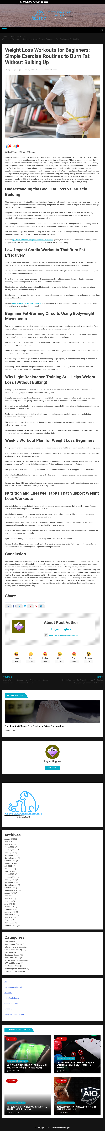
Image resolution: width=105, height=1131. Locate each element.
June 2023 (8, 917)
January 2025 (10, 880)
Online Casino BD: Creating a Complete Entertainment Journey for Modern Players (75, 1065)
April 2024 (8, 904)
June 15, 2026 (63, 1113)
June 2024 (8, 898)
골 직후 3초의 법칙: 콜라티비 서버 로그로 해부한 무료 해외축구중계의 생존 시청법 (27, 1066)
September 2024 (11, 890)
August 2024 (9, 893)
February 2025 (10, 877)
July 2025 (8, 866)
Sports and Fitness (42, 70)
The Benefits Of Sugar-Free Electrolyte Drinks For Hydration (34, 726)
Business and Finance (13, 944)
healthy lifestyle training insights (26, 303)
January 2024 (10, 912)
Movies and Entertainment (15, 960)
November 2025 (11, 858)
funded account (10, 1009)
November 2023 (11, 915)
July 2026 (8, 842)
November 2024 (11, 885)
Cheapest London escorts (14, 1014)
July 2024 (8, 896)
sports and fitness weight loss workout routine (32, 240)
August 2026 (9, 839)
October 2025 (10, 861)
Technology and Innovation (15, 968)
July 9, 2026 (62, 1071)
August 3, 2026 (13, 1071)
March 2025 (9, 874)
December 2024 (11, 882)
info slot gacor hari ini (13, 987)
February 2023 (10, 925)
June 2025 (8, 869)
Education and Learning (14, 947)
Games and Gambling (13, 950)
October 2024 (10, 888)
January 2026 (10, 852)
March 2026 (9, 847)
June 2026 (8, 844)
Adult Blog (8, 941)
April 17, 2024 (12, 730)
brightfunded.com (11, 998)
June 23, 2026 (13, 1113)
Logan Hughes (12, 70)
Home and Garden (12, 958)
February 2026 (10, 850)
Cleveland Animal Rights (60, 1128)
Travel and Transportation (14, 971)
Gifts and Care (10, 952)
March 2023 (9, 923)
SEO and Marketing (12, 963)
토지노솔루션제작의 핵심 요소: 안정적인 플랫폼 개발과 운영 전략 (76, 1108)
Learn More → (52, 768)
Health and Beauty (11, 955)
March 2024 (9, 907)
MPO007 (8, 993)
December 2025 (11, 855)
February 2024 (10, 909)
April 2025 (8, 871)
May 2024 (8, 901)
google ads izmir (11, 1003)
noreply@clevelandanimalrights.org (63, 635)
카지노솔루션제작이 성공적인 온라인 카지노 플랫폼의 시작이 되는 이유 (27, 1108)
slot (5, 982)
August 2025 (9, 863)
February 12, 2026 (27, 70)
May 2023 (8, 920)
